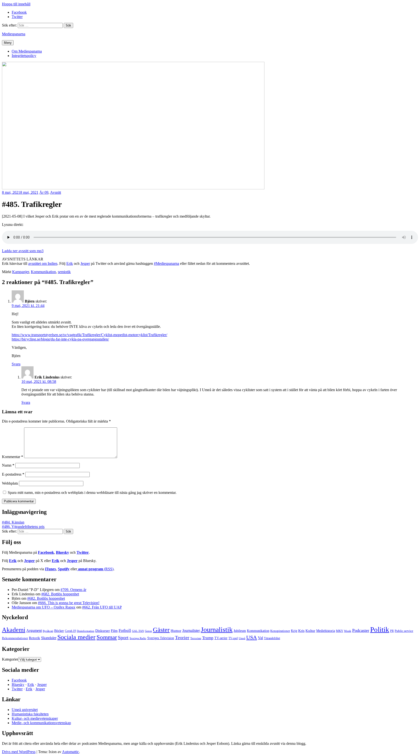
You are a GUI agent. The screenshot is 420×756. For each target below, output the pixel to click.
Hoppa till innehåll (16, 4)
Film (114, 630)
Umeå (242, 638)
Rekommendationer (15, 638)
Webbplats (10, 483)
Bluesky (62, 552)
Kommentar (12, 457)
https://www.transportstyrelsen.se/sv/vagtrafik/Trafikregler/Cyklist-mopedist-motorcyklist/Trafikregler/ (89, 335)
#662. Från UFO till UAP (102, 607)
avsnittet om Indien (42, 263)
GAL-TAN (138, 630)
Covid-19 (70, 631)
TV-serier (221, 638)
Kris (301, 631)
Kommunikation (43, 272)
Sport (123, 637)
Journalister (191, 630)
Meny (8, 43)
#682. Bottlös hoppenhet (60, 594)
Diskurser (102, 631)
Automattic (70, 752)
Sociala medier (76, 637)
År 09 (43, 192)
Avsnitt (55, 192)
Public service (404, 631)
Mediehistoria (325, 631)
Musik (347, 630)
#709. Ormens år (73, 590)
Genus (148, 630)
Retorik (34, 638)
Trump (207, 638)
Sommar (106, 637)
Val (260, 638)
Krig (294, 631)
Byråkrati (48, 631)
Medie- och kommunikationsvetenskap (41, 723)
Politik (379, 629)
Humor (176, 631)
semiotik (64, 272)
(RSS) (96, 569)
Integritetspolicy (24, 56)
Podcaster (360, 630)
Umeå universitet (25, 710)
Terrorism (195, 638)
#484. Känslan (13, 522)
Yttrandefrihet (272, 638)
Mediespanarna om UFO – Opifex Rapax (43, 607)
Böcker (59, 631)
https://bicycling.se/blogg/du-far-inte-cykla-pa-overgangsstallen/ (60, 339)
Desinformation (85, 631)
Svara (16, 364)
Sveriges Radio (138, 638)
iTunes (50, 569)
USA (251, 637)
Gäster (161, 629)
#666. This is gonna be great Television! (68, 603)
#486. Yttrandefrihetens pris (23, 527)
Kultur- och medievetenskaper (35, 718)
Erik (69, 263)
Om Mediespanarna (27, 51)
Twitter (83, 552)
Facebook (46, 552)
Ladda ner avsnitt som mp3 (23, 251)
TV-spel (233, 638)
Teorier (182, 637)
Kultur (310, 631)
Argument (34, 630)
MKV (339, 631)
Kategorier (10, 659)
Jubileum (240, 631)
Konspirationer (280, 631)
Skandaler (48, 638)
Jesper (85, 263)
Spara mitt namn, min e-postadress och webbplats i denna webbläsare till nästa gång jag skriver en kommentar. (92, 492)
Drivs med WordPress (18, 752)
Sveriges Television (160, 638)
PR (392, 631)
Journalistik (217, 629)
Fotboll (125, 630)
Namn (8, 465)
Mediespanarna (13, 34)
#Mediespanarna (166, 263)
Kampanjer (20, 272)
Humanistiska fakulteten (30, 714)
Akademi (13, 629)
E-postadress (13, 474)
